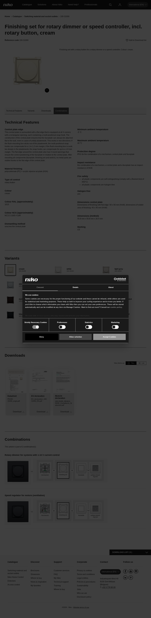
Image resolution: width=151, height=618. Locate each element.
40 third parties (43, 316)
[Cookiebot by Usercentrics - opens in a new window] (115, 279)
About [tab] (110, 287)
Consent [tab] (40, 287)
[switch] (62, 327)
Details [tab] (75, 287)
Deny (41, 337)
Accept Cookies (109, 337)
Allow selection (75, 337)
